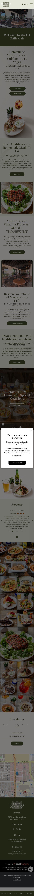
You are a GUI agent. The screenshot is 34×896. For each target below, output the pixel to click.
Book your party (17, 463)
